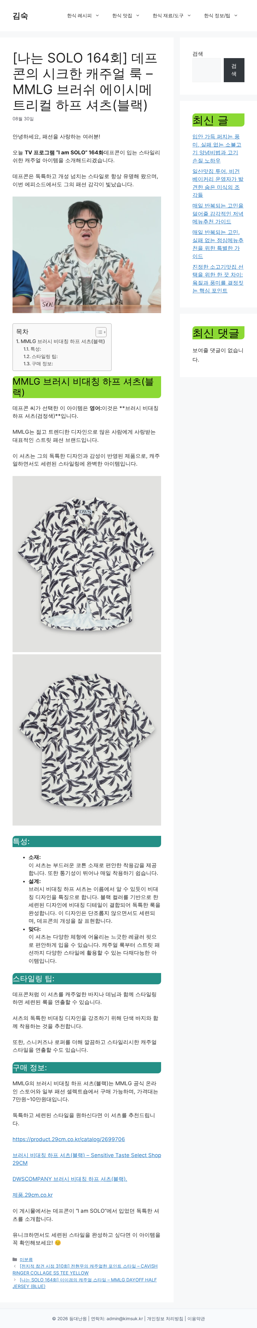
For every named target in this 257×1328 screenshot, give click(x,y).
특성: (35, 349)
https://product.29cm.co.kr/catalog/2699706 (69, 1139)
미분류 (26, 1259)
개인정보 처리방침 (165, 1318)
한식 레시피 (79, 15)
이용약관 (196, 1318)
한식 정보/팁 (217, 15)
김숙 (20, 15)
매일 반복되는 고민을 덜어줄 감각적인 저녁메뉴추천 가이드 (218, 213)
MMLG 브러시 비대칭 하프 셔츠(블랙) (63, 341)
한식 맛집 (122, 15)
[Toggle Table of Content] (98, 332)
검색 (197, 54)
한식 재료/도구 (168, 15)
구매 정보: (42, 364)
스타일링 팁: (45, 356)
